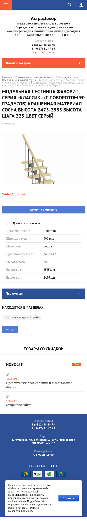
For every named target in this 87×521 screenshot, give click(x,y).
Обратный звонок (43, 52)
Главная (7, 77)
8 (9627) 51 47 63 (43, 48)
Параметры (14, 293)
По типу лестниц (68, 77)
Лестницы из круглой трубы (19, 80)
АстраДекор (43, 18)
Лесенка (50, 231)
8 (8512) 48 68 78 (43, 45)
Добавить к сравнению (27, 223)
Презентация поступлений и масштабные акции (39, 384)
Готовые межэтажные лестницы (34, 77)
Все (76, 364)
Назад (10, 329)
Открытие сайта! (19, 405)
